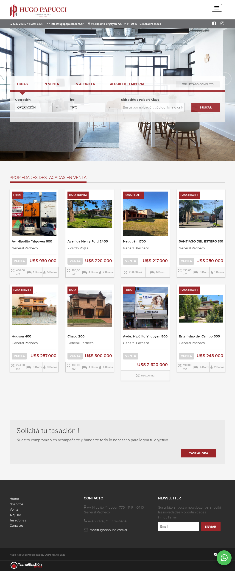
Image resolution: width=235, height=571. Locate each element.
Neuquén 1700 (134, 242)
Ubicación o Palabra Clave (140, 99)
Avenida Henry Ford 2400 (87, 242)
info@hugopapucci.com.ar (67, 23)
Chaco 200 (75, 336)
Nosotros (16, 504)
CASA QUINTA (78, 195)
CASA (72, 290)
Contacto (16, 526)
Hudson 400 (21, 336)
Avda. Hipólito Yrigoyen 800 (145, 336)
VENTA (50, 84)
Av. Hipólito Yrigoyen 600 (32, 242)
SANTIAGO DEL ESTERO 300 (201, 242)
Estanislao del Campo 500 (199, 336)
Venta (14, 510)
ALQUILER (84, 84)
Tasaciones (18, 520)
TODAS (22, 84)
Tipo (71, 99)
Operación (23, 99)
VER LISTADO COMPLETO (198, 84)
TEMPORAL (127, 84)
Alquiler (15, 515)
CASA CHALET (134, 195)
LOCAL (17, 195)
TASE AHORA (198, 453)
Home (14, 499)
